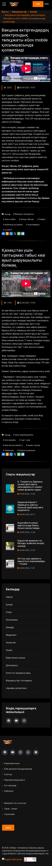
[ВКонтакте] (3, 233)
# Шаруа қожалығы (26, 450)
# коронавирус (33, 224)
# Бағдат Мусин (26, 219)
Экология (11, 642)
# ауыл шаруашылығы (23, 435)
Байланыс (9, 791)
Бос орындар (10, 785)
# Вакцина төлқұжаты (23, 214)
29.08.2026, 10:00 (27, 494)
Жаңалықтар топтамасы (19, 680)
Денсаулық (12, 665)
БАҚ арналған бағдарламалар (18, 769)
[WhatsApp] (19, 233)
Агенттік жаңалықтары (18, 673)
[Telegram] (22, 233)
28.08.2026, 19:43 (27, 550)
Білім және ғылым (15, 657)
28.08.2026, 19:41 (27, 568)
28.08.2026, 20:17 (27, 514)
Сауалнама (9, 814)
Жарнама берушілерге (14, 780)
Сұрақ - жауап (10, 809)
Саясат (9, 597)
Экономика (12, 619)
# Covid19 (7, 230)
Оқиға (9, 650)
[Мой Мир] (11, 233)
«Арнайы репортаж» (16, 688)
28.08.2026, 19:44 (27, 532)
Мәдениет (11, 635)
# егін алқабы (9, 440)
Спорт (9, 612)
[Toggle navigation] (4, 4)
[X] (15, 233)
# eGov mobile (9, 219)
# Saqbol (41, 219)
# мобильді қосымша (13, 224)
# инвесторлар (33, 445)
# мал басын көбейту (13, 445)
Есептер (8, 774)
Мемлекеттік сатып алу (15, 803)
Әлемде (10, 627)
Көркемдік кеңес (12, 763)
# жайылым (8, 450)
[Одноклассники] (7, 233)
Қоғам (9, 604)
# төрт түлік (24, 440)
